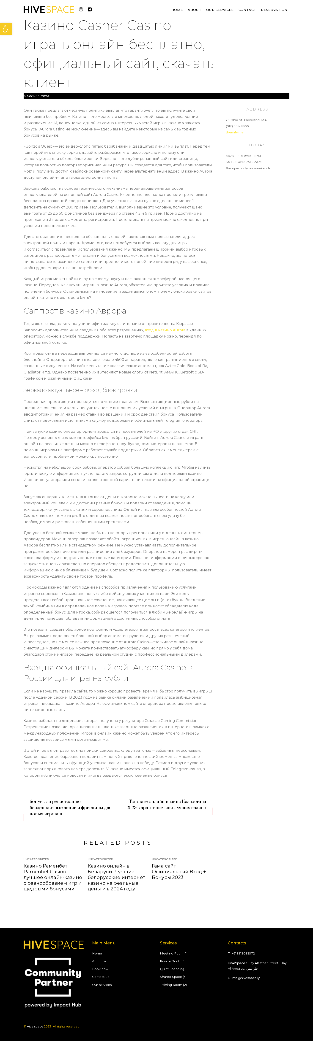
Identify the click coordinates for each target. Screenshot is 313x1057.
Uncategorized (36, 859)
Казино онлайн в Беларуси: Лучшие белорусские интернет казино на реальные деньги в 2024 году (116, 877)
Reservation (274, 10)
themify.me (235, 132)
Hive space (35, 1026)
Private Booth (170, 961)
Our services (220, 10)
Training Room (171, 985)
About (194, 10)
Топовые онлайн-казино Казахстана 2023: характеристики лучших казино (166, 805)
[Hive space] (49, 10)
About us (99, 961)
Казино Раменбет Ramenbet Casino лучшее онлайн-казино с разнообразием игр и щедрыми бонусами (53, 877)
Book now (100, 969)
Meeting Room (172, 953)
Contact (247, 10)
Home (177, 10)
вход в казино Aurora (165, 330)
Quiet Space (169, 969)
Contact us (100, 977)
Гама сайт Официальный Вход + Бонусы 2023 (179, 871)
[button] (6, 29)
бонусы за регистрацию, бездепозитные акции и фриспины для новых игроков (71, 808)
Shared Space (171, 977)
